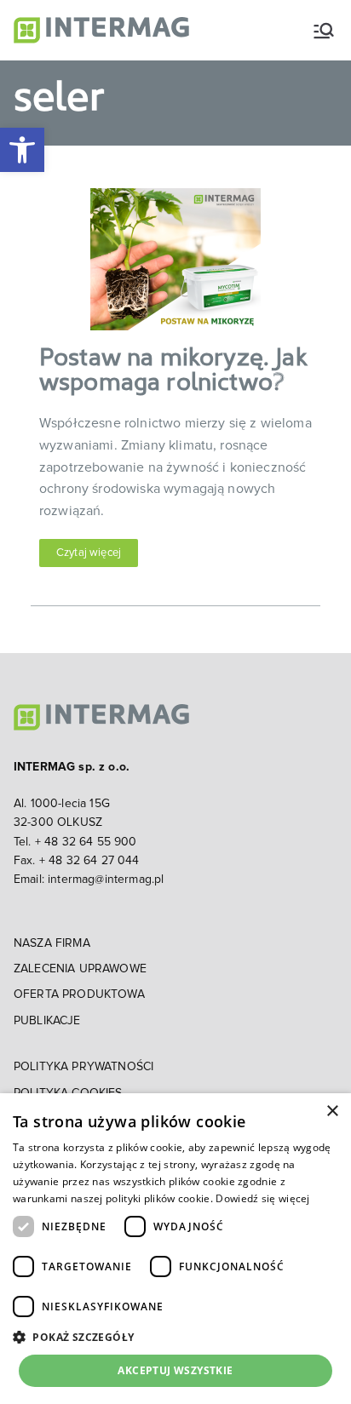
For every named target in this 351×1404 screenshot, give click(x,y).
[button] (175, 1337)
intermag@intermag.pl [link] (106, 879)
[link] (22, 150)
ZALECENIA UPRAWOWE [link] (80, 969)
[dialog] (175, 1248)
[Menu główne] (323, 31)
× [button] (331, 1111)
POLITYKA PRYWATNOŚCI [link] (83, 1067)
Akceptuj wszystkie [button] (175, 1370)
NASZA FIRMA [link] (52, 943)
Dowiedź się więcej (262, 1198)
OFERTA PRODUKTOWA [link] (79, 994)
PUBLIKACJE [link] (47, 1021)
